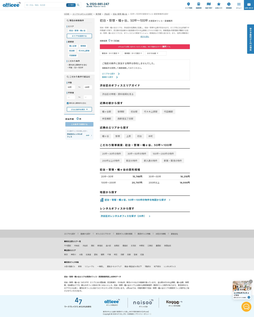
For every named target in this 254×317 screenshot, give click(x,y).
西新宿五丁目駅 (125, 118)
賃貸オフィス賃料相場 (124, 234)
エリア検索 (189, 3)
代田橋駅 (168, 111)
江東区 (150, 246)
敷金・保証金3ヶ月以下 (133, 266)
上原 (128, 136)
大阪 (81, 254)
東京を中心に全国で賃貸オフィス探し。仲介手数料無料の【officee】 (126, 312)
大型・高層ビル (69, 266)
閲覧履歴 (228, 1)
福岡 (102, 254)
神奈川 (73, 254)
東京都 (98, 14)
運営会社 (174, 234)
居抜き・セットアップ (114, 266)
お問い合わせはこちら (249, 4)
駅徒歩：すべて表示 (109, 53)
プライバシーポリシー (142, 314)
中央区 (76, 246)
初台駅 (134, 111)
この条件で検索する (79, 124)
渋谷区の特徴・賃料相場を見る (118, 94)
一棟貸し (100, 266)
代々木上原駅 (151, 111)
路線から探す (107, 77)
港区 (92, 246)
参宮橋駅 (106, 118)
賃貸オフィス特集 (144, 234)
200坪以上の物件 (111, 160)
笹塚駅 (121, 111)
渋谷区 (107, 14)
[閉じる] (251, 281)
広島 (142, 254)
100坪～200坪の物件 (163, 153)
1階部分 (148, 266)
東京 (66, 254)
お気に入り (219, 3)
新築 (80, 266)
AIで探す (71, 5)
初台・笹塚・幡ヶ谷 (120, 14)
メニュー (238, 1)
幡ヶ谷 (105, 136)
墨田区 (158, 246)
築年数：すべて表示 (132, 53)
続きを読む (145, 37)
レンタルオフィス (170, 266)
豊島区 (125, 246)
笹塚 (117, 136)
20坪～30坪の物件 (111, 153)
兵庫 (129, 254)
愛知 (95, 254)
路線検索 (198, 1)
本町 (150, 136)
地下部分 (157, 266)
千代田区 (67, 246)
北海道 (88, 254)
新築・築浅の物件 (173, 160)
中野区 (141, 246)
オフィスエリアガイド (103, 234)
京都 (122, 254)
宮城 (135, 254)
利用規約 (131, 314)
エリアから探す (108, 74)
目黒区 (116, 246)
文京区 (133, 246)
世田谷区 (167, 246)
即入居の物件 (150, 160)
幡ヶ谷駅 (106, 111)
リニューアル (89, 266)
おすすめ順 (151, 53)
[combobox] (53, 5)
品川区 (108, 246)
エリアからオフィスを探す (82, 14)
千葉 (109, 254)
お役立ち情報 (161, 234)
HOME (66, 14)
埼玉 (115, 254)
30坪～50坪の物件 (137, 153)
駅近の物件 (131, 160)
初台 (139, 136)
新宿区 (100, 246)
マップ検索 (209, 3)
